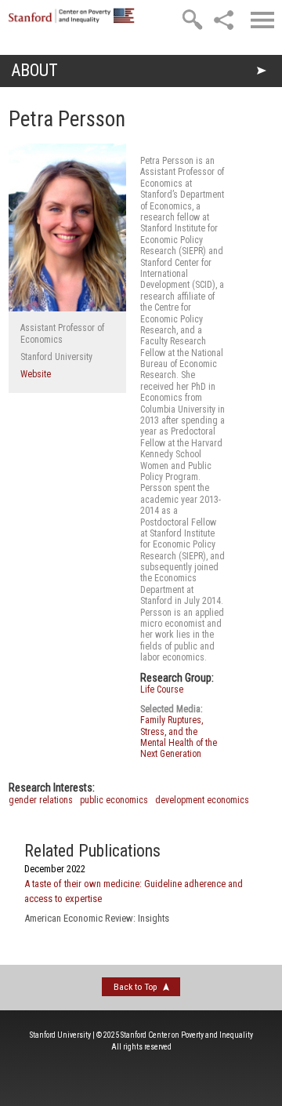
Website (35, 374)
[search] (192, 19)
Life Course (161, 689)
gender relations (41, 800)
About (34, 70)
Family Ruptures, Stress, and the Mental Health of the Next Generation (178, 737)
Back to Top (135, 986)
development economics (202, 800)
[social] (223, 19)
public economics (114, 800)
